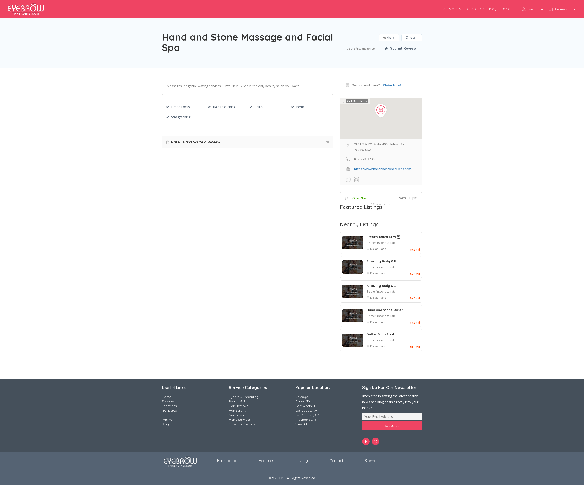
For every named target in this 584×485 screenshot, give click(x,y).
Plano (382, 249)
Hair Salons (237, 410)
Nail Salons (237, 415)
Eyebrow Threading (243, 397)
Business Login (564, 9)
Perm (300, 107)
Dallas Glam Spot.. (381, 334)
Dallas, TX (302, 401)
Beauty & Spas (240, 401)
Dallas (374, 249)
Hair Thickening (224, 107)
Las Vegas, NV (306, 410)
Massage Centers (242, 424)
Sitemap (372, 460)
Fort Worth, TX (306, 406)
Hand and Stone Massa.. (386, 310)
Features (168, 415)
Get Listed (169, 410)
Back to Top (227, 460)
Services (450, 9)
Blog (493, 9)
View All (301, 424)
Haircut (259, 107)
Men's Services (240, 420)
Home (505, 9)
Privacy (301, 460)
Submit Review (402, 48)
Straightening (180, 117)
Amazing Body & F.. (382, 261)
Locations (473, 9)
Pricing (167, 420)
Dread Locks (180, 107)
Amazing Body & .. (381, 286)
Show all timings (382, 204)
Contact (336, 460)
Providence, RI (306, 420)
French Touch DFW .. (384, 237)
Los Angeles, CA (307, 415)
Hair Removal (239, 406)
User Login (534, 9)
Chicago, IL (303, 397)
